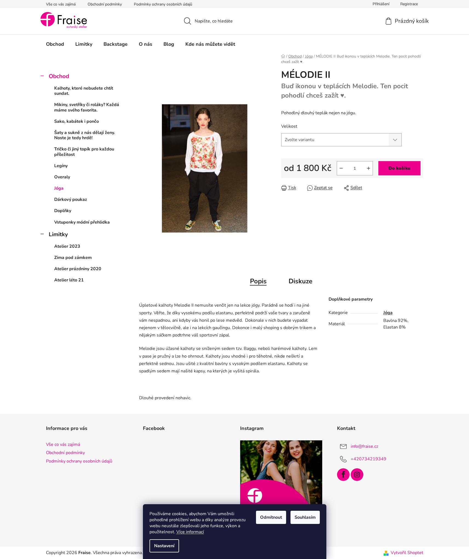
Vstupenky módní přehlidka (82, 222)
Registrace (409, 4)
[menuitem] (55, 44)
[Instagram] (357, 474)
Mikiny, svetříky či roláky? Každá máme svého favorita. (86, 107)
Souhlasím (305, 517)
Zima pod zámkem (73, 258)
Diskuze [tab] (300, 281)
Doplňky (62, 211)
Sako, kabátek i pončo (76, 121)
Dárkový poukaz (70, 199)
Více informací (190, 532)
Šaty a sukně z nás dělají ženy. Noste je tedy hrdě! (84, 135)
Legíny (61, 166)
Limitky (58, 234)
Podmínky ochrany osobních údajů (163, 4)
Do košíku (399, 168)
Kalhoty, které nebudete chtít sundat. (83, 90)
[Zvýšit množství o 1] (368, 168)
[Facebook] (343, 474)
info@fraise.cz (364, 446)
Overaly (62, 177)
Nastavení (164, 546)
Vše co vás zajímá (61, 4)
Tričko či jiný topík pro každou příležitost (84, 151)
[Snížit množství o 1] (341, 168)
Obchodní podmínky (105, 4)
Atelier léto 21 (69, 280)
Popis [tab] (258, 281)
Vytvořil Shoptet (407, 553)
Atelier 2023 (67, 246)
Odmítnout (271, 517)
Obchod (59, 76)
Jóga (59, 188)
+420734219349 (368, 459)
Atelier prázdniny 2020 (77, 269)
